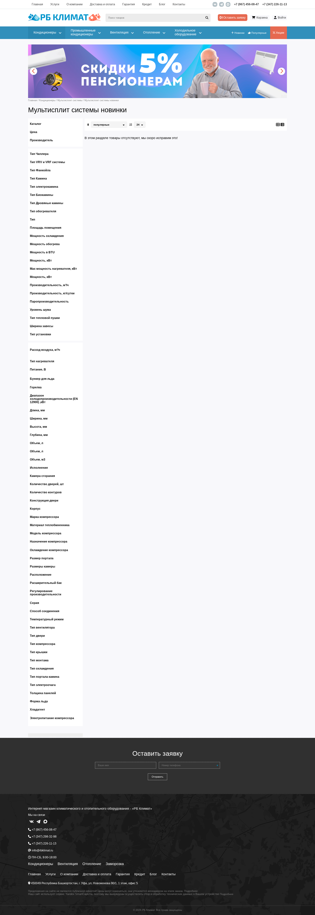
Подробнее (191, 890)
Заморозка (115, 864)
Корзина (262, 17)
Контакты (179, 4)
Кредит (147, 4)
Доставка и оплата (102, 4)
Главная (37, 4)
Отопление (91, 864)
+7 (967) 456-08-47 (246, 4)
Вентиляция (68, 864)
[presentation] (33, 71)
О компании (75, 4)
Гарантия (128, 4)
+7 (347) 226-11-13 (274, 4)
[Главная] (64, 20)
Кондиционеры (40, 864)
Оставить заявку (234, 17)
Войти (282, 17)
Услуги (54, 4)
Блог (162, 4)
